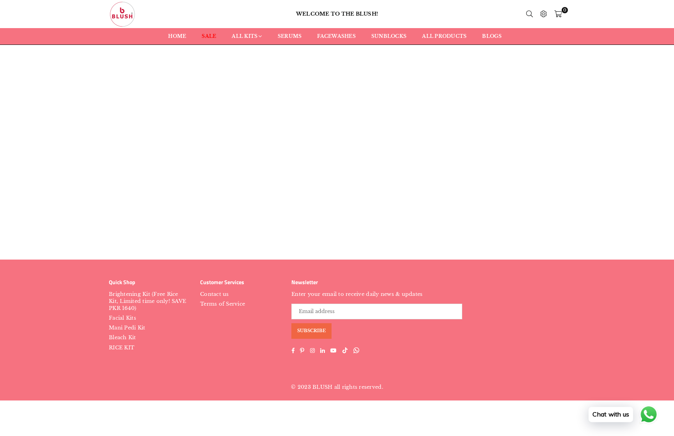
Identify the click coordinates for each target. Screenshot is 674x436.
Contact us (214, 294)
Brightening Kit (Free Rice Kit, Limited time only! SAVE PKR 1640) (147, 301)
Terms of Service (222, 304)
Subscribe (311, 330)
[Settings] (544, 14)
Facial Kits (122, 318)
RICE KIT (121, 347)
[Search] (530, 14)
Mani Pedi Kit (127, 327)
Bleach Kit (122, 337)
